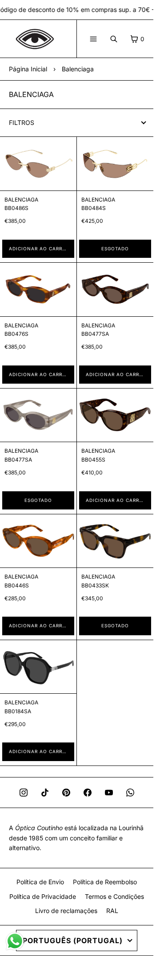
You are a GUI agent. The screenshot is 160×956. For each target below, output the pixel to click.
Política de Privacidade (42, 896)
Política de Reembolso (105, 882)
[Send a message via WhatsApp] (14, 941)
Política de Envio (40, 882)
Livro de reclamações (66, 910)
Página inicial (28, 69)
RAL (112, 910)
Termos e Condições (114, 896)
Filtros (21, 122)
